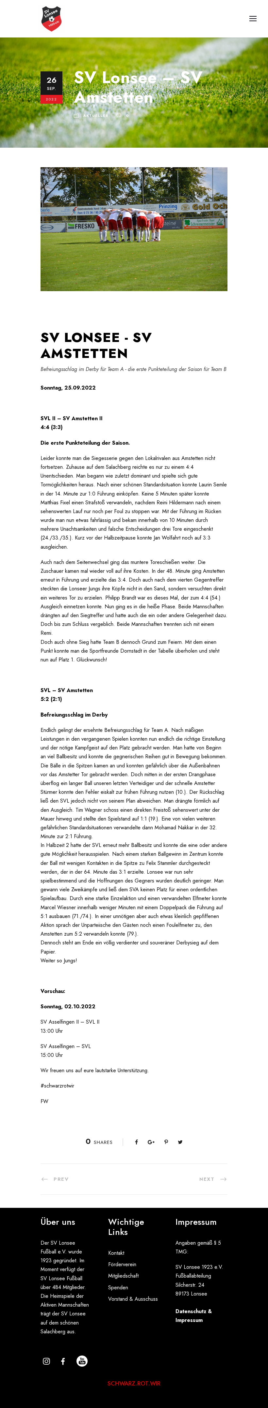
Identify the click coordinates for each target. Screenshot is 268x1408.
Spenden (118, 1287)
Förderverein (122, 1264)
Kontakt (116, 1253)
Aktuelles (95, 115)
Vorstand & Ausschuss (133, 1299)
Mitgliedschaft (123, 1276)
